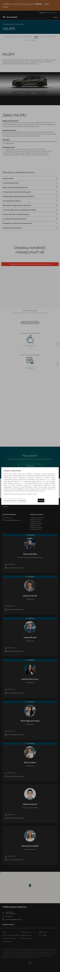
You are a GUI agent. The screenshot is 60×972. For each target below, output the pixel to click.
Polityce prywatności (15, 494)
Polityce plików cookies (30, 494)
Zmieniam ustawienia (10, 500)
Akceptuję (41, 500)
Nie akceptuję (21, 500)
